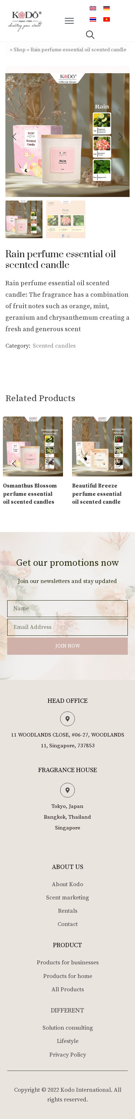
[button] (69, 21)
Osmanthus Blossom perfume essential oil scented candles (30, 494)
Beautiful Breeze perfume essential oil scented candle (97, 494)
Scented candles (54, 345)
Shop (20, 50)
